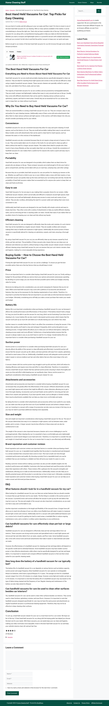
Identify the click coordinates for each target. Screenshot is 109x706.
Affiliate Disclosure (96, 703)
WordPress (40, 703)
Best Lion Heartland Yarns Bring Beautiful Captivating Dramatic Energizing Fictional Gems (90, 45)
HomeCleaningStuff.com (85, 20)
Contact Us (77, 703)
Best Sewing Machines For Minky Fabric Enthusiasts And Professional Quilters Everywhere (90, 74)
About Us (69, 703)
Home (7, 10)
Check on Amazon (64, 57)
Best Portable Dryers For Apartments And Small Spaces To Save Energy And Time (89, 59)
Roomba (99, 2)
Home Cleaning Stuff (15, 2)
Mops (92, 2)
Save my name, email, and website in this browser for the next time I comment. (32, 688)
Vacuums (72, 2)
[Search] (98, 11)
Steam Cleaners (82, 2)
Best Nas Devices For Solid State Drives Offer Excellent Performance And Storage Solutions (89, 83)
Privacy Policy (86, 703)
